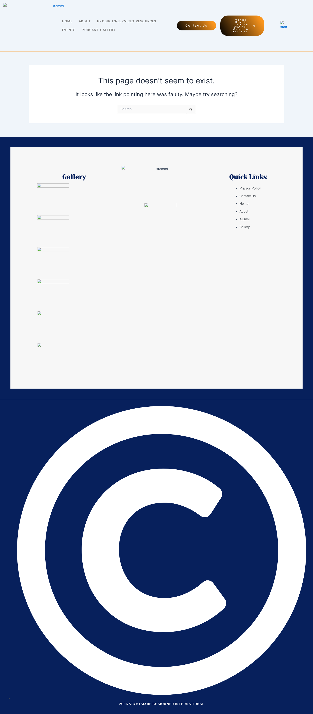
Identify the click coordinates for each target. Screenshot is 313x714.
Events (68, 30)
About (85, 21)
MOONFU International (181, 704)
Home (67, 21)
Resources (146, 21)
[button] (69, 21)
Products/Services (115, 21)
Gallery (107, 30)
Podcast (90, 30)
